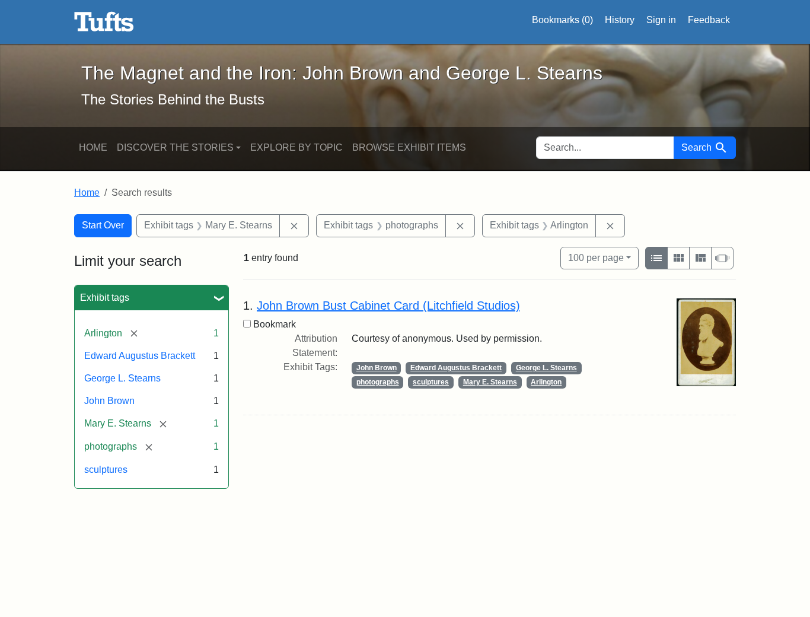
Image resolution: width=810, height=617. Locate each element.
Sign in (661, 20)
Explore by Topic (296, 147)
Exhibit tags (104, 297)
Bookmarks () (562, 20)
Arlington (546, 382)
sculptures (105, 470)
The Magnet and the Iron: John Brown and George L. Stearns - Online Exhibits (104, 22)
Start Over (103, 225)
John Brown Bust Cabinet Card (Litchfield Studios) (388, 305)
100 (596, 257)
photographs (377, 382)
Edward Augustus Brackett (139, 356)
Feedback (709, 20)
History (619, 20)
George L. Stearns (122, 378)
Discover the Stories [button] (175, 147)
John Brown (109, 401)
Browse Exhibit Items (409, 147)
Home (93, 147)
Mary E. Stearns (490, 382)
